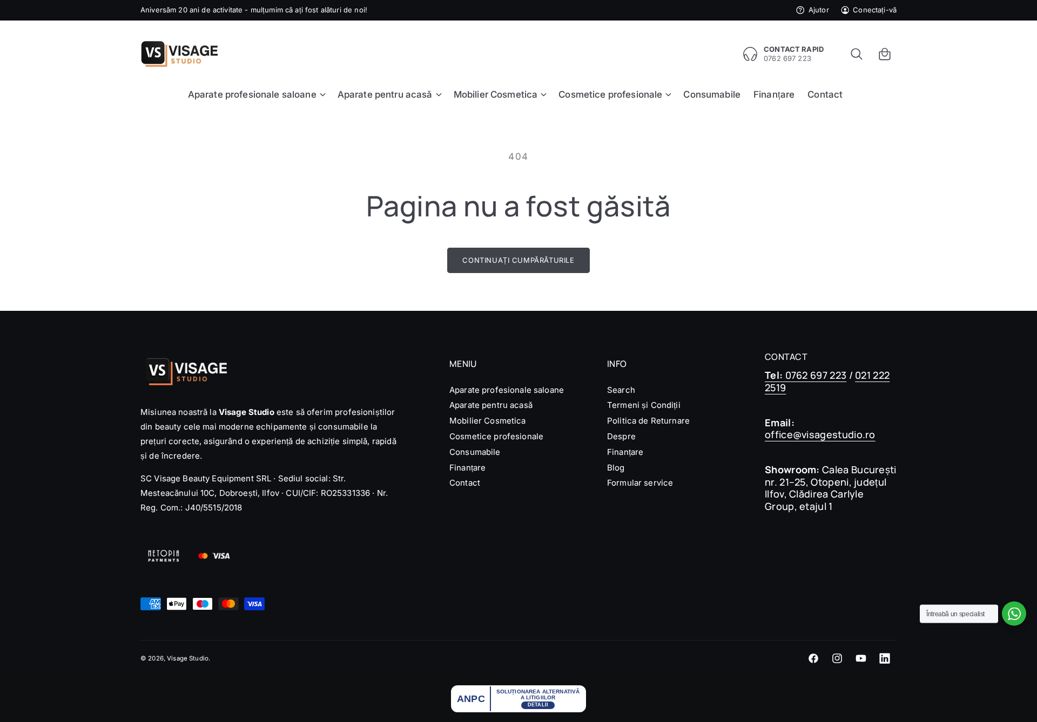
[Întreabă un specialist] (1014, 614)
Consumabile (475, 452)
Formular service (640, 483)
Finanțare (467, 467)
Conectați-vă (875, 9)
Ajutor (819, 9)
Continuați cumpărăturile (518, 260)
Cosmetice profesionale (496, 436)
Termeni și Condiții (644, 405)
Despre (621, 436)
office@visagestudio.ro (820, 434)
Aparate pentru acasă (491, 405)
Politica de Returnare (648, 421)
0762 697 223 (805, 375)
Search (621, 390)
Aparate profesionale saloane (506, 390)
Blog (616, 467)
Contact (464, 483)
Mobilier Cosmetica (487, 421)
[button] (857, 54)
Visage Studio (187, 658)
